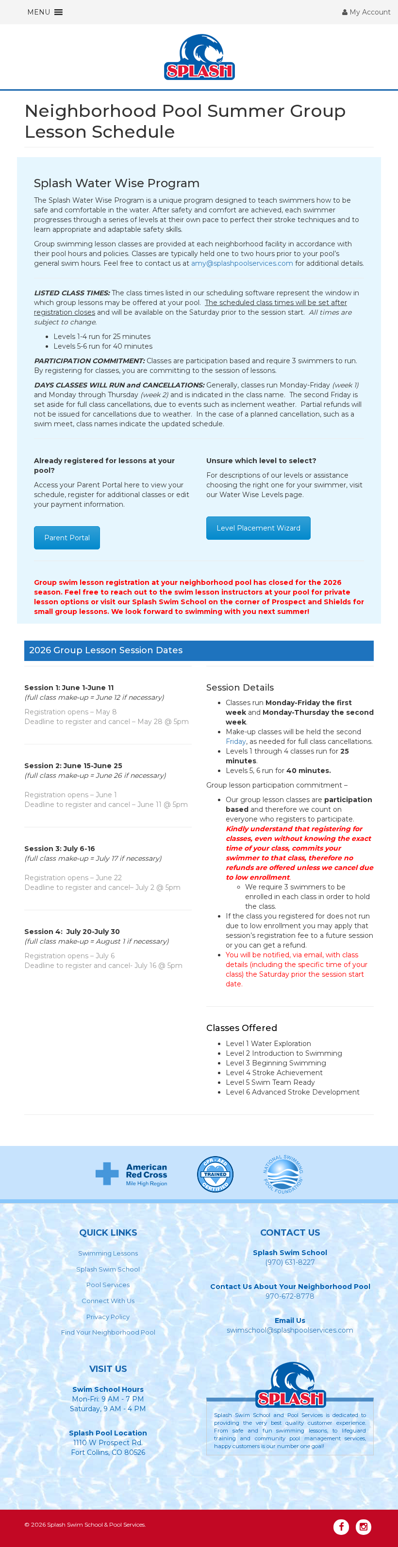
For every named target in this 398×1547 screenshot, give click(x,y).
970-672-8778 (290, 1296)
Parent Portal (67, 537)
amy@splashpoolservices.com (242, 263)
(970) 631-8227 (290, 1262)
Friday (236, 741)
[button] (38, 12)
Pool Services (108, 1285)
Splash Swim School (108, 1269)
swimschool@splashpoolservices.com (290, 1330)
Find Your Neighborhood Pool (108, 1332)
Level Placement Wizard (258, 528)
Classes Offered (241, 1028)
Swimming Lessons (108, 1253)
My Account (369, 12)
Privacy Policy (108, 1317)
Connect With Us (108, 1301)
